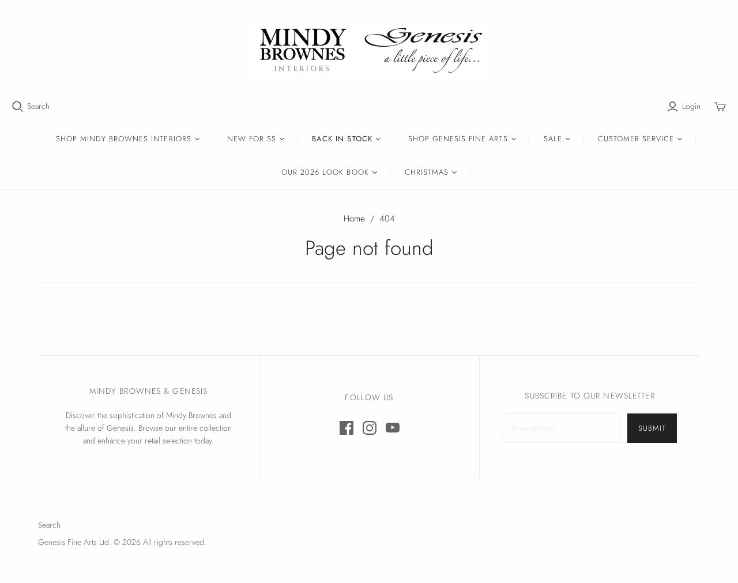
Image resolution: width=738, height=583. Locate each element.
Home (354, 218)
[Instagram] (369, 428)
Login (691, 106)
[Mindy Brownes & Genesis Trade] (369, 50)
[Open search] (18, 106)
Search (38, 106)
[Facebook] (346, 428)
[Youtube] (393, 428)
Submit (652, 428)
